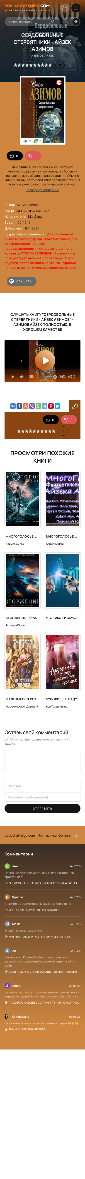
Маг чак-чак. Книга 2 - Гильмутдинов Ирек (39, 937)
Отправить (42, 808)
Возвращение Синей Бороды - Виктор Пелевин (43, 972)
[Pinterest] (51, 406)
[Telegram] (44, 406)
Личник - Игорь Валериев (27, 1029)
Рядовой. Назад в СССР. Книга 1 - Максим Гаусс (44, 1003)
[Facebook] (19, 406)
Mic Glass (35, 216)
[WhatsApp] (38, 406)
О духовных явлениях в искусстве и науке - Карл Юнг (44, 883)
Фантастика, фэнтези (32, 210)
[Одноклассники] (25, 406)
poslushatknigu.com (20, 835)
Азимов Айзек (27, 204)
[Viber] (32, 406)
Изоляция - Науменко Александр (33, 910)
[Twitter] (57, 406)
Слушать (24, 281)
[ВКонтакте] (13, 406)
